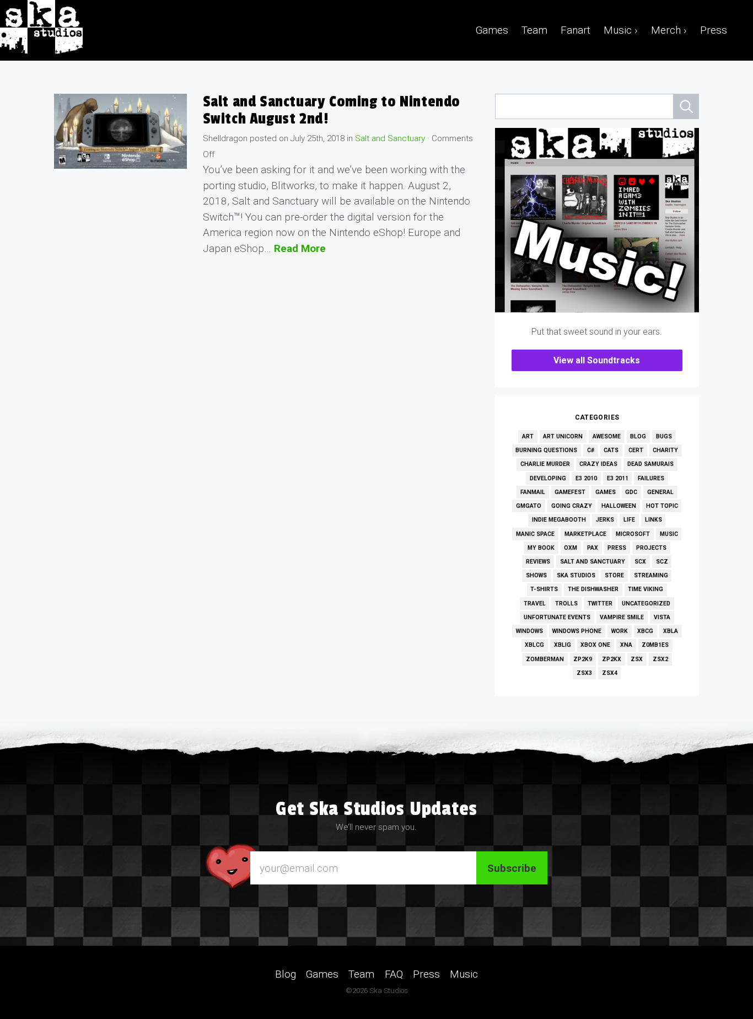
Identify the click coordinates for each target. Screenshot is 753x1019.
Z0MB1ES (655, 644)
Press (713, 30)
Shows (536, 575)
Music (669, 534)
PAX (592, 547)
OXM (570, 547)
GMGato (528, 506)
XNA (626, 644)
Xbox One (595, 644)
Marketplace (585, 534)
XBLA (670, 631)
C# (590, 450)
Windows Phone (576, 631)
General (660, 492)
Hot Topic (662, 506)
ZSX (637, 659)
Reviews (538, 561)
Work (619, 631)
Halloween (618, 506)
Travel (535, 603)
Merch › (669, 30)
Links (653, 519)
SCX (640, 561)
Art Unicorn (563, 436)
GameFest (570, 492)
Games (492, 30)
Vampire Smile (622, 617)
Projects (651, 547)
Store (614, 575)
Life (629, 519)
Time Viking (645, 589)
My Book (541, 547)
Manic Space (535, 534)
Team (534, 30)
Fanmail (532, 492)
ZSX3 (584, 673)
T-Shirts (544, 589)
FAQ (394, 974)
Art (528, 436)
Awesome (607, 436)
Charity (665, 450)
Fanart (575, 30)
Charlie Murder (545, 464)
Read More (300, 248)
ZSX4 (609, 673)
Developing (548, 478)
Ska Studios (576, 575)
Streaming (651, 575)
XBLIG (562, 644)
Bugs (664, 436)
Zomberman (545, 659)
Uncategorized (646, 603)
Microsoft (633, 534)
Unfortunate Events (557, 617)
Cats (611, 450)
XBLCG (534, 644)
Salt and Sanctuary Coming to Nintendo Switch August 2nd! (332, 110)
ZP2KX (611, 659)
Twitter (600, 603)
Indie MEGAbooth (559, 519)
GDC (631, 492)
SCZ (662, 561)
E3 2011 (617, 478)
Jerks (605, 519)
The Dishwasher (593, 589)
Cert (635, 450)
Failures (651, 478)
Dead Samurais (650, 464)
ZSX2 (660, 659)
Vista (662, 617)
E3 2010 (586, 478)
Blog (638, 436)
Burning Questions (546, 450)
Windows (529, 631)
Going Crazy (571, 506)
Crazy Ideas (598, 464)
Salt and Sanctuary (390, 138)
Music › (621, 30)
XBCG (645, 631)
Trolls (566, 603)
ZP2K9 (582, 659)
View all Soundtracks (596, 360)
